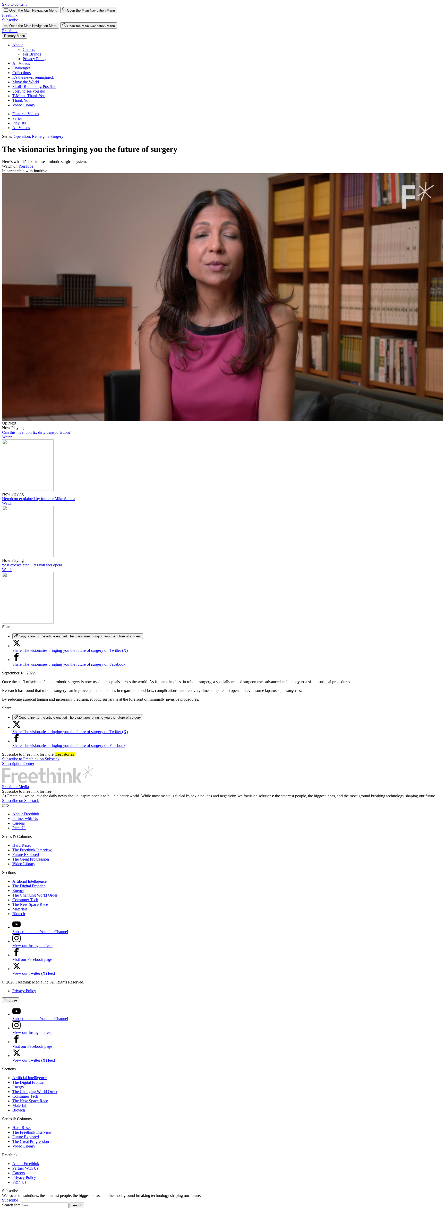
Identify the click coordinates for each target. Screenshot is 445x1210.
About (17, 45)
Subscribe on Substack (20, 800)
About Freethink (25, 814)
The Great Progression (30, 859)
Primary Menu (14, 36)
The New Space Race (30, 904)
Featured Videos (25, 114)
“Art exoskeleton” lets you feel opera (32, 565)
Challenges (21, 68)
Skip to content (14, 4)
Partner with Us (25, 818)
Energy (18, 890)
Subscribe (10, 20)
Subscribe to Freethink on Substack (30, 759)
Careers (29, 49)
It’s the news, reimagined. (33, 77)
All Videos (21, 63)
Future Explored (25, 854)
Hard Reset (21, 845)
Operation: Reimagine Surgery (38, 136)
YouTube (25, 166)
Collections (21, 72)
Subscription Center (18, 763)
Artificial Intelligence (29, 881)
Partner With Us (25, 1168)
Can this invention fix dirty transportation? (36, 432)
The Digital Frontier (28, 886)
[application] (222, 297)
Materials (19, 909)
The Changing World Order (34, 895)
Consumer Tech (25, 900)
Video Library (23, 105)
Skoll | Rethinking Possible (34, 86)
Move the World (25, 82)
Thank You (21, 100)
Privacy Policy (34, 59)
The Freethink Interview (32, 850)
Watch (7, 437)
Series (17, 118)
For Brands (32, 54)
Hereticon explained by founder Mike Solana (38, 498)
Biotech (18, 913)
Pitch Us (19, 828)
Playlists (19, 123)
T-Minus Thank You (28, 96)
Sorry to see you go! (28, 91)
